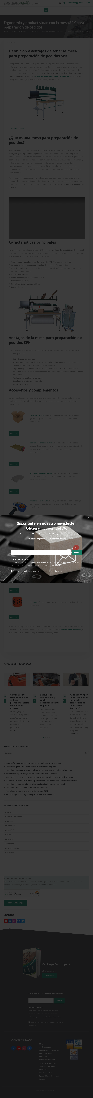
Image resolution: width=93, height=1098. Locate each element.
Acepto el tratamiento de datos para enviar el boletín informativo (38, 571)
